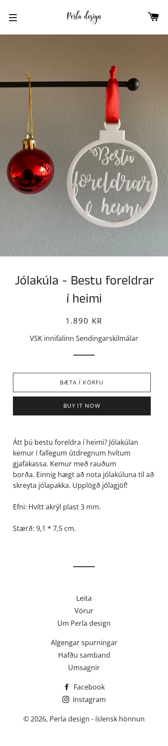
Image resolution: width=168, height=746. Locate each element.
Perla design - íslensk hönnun (97, 719)
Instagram (88, 699)
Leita (84, 598)
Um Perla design (84, 623)
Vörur (84, 610)
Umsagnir (84, 667)
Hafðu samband (84, 655)
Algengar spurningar (84, 642)
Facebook (88, 687)
